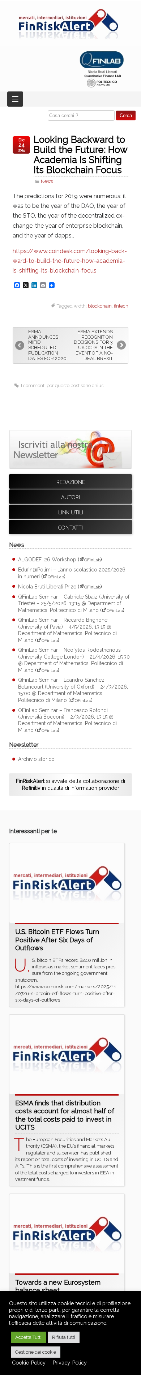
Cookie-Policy (29, 1362)
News (47, 181)
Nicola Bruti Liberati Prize (47, 587)
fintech (121, 306)
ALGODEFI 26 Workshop (47, 559)
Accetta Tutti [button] (28, 1337)
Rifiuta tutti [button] (63, 1337)
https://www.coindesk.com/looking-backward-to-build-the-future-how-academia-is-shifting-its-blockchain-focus (70, 261)
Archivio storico (36, 759)
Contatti (70, 528)
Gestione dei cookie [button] (35, 1352)
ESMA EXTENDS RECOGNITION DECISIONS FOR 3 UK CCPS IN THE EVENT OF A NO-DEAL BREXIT (93, 345)
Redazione (70, 482)
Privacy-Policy (70, 1362)
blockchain (100, 306)
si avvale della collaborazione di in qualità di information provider (70, 784)
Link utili (70, 512)
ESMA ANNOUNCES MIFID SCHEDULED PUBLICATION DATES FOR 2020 (47, 345)
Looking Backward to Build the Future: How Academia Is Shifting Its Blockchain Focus (80, 154)
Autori (70, 497)
